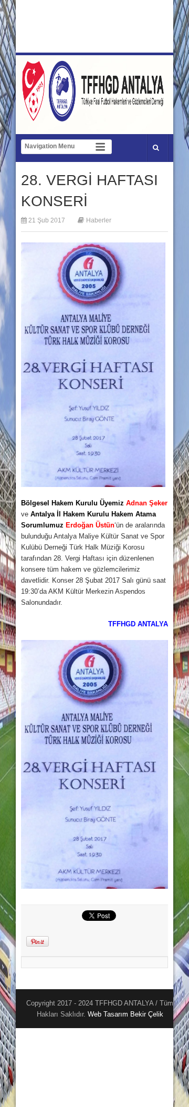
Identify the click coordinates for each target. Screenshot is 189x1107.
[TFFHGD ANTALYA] (94, 115)
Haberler (98, 220)
